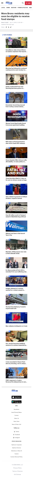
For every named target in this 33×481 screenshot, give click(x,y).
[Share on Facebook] (6, 27)
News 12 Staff (4, 22)
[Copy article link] (10, 27)
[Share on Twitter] (8, 27)
